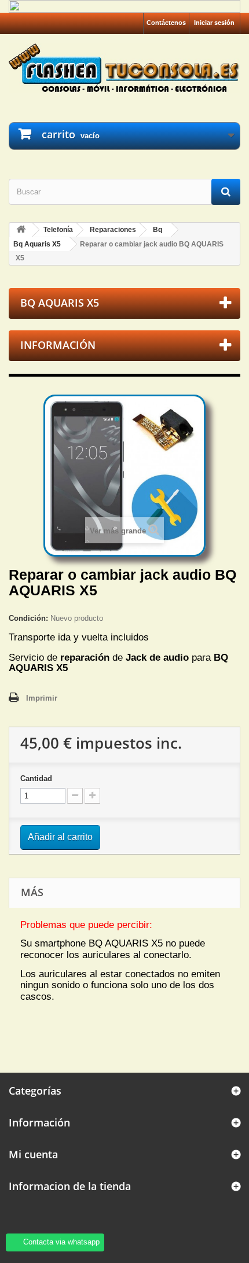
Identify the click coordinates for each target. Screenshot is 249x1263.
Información (58, 345)
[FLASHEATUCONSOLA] (124, 68)
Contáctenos (166, 22)
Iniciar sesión (214, 22)
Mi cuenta (33, 1154)
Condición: (28, 618)
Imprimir (41, 698)
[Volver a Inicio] (21, 230)
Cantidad (36, 778)
